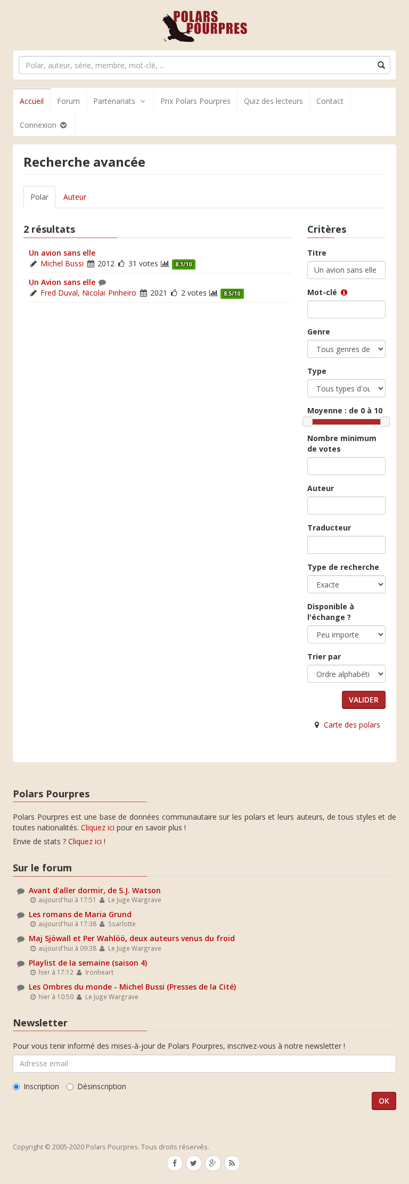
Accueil (32, 101)
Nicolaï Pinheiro (109, 293)
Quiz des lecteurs (273, 101)
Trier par (324, 656)
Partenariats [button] (114, 101)
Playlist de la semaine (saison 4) (88, 963)
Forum (68, 101)
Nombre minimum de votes (342, 443)
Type (316, 371)
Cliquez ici (97, 827)
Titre (316, 253)
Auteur (74, 197)
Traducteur (329, 527)
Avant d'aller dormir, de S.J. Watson (95, 890)
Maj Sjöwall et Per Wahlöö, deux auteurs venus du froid (132, 938)
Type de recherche (343, 567)
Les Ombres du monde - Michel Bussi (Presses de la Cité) (132, 987)
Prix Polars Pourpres (195, 101)
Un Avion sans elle (62, 282)
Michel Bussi (62, 263)
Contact (329, 101)
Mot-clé (323, 292)
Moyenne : (344, 410)
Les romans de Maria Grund (80, 914)
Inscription (41, 1086)
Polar (39, 197)
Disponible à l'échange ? (330, 611)
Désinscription (101, 1086)
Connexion (39, 125)
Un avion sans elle (62, 253)
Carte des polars (352, 725)
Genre (318, 331)
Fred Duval (59, 293)
